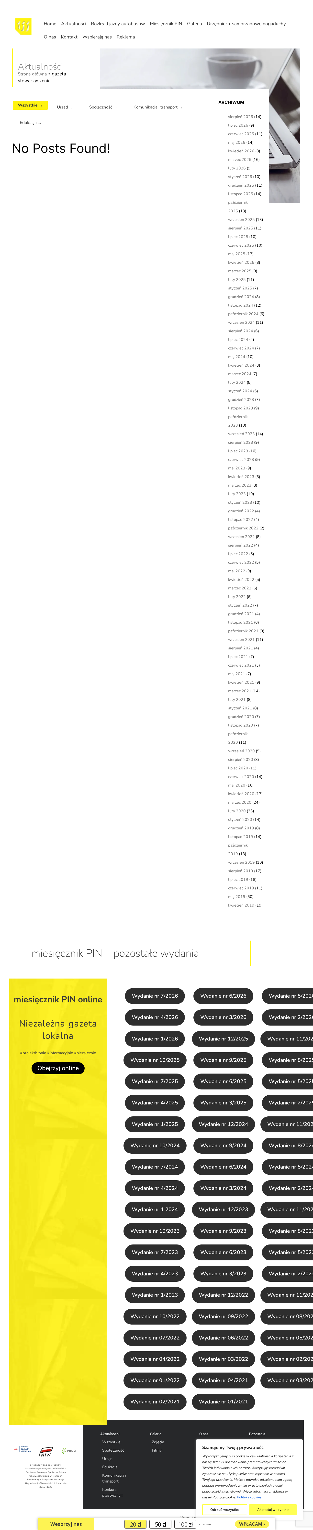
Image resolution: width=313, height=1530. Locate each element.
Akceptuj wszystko (273, 1509)
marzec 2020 (239, 802)
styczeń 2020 (240, 819)
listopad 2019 (240, 836)
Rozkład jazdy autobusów (118, 24)
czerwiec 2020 (241, 776)
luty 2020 (237, 811)
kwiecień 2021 (241, 682)
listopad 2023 (240, 408)
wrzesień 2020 (241, 751)
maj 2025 (236, 254)
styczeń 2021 (240, 708)
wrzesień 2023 (241, 434)
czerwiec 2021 (241, 665)
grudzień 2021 (241, 614)
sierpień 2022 (240, 545)
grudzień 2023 (241, 399)
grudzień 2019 (241, 828)
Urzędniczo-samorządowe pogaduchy (246, 24)
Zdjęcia (158, 1442)
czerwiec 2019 (241, 888)
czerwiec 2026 (241, 134)
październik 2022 (243, 528)
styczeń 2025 (240, 288)
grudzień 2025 (241, 185)
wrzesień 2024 (241, 322)
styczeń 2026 (240, 176)
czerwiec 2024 (241, 348)
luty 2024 (237, 382)
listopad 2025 (240, 194)
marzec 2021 (239, 691)
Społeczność (113, 1450)
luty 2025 (237, 279)
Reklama (126, 37)
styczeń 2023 (240, 502)
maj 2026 (236, 142)
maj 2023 (236, 468)
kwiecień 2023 (241, 476)
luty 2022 (237, 596)
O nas (50, 37)
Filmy (157, 1450)
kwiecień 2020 (241, 794)
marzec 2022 (239, 588)
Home (50, 24)
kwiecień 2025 (241, 262)
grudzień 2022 (241, 511)
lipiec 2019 (238, 879)
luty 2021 (237, 699)
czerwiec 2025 (241, 245)
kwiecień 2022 (241, 579)
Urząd (107, 1458)
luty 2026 (237, 168)
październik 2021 (243, 631)
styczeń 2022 (240, 605)
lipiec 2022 (238, 554)
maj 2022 (236, 571)
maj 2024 (236, 356)
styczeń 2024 (240, 391)
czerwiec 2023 (241, 459)
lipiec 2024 (238, 339)
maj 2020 (236, 785)
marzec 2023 (239, 485)
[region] (249, 1479)
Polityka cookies (249, 1497)
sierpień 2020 (240, 759)
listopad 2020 (240, 725)
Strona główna (32, 74)
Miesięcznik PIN (166, 24)
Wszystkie (111, 1442)
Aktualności (73, 24)
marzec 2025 (239, 271)
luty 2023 (237, 494)
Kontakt (69, 37)
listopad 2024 (240, 305)
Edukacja (109, 1467)
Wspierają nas (97, 37)
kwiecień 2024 (241, 365)
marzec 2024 (239, 374)
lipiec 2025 (238, 236)
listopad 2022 (240, 519)
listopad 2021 (240, 622)
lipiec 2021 (238, 656)
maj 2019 (236, 896)
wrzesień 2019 (241, 862)
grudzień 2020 (241, 716)
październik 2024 (243, 314)
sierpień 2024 (240, 331)
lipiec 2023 (238, 451)
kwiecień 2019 (241, 905)
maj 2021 (236, 674)
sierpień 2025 (240, 228)
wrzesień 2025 (241, 219)
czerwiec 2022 (241, 562)
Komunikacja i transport (114, 1478)
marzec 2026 (239, 159)
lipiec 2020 (238, 768)
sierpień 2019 (240, 871)
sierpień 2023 (240, 442)
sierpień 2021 (240, 648)
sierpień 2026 (240, 117)
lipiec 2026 (238, 125)
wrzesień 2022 (241, 536)
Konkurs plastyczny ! (112, 1492)
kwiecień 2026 (241, 151)
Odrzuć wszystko (224, 1509)
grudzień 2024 (241, 296)
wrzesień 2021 (241, 639)
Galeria (194, 24)
